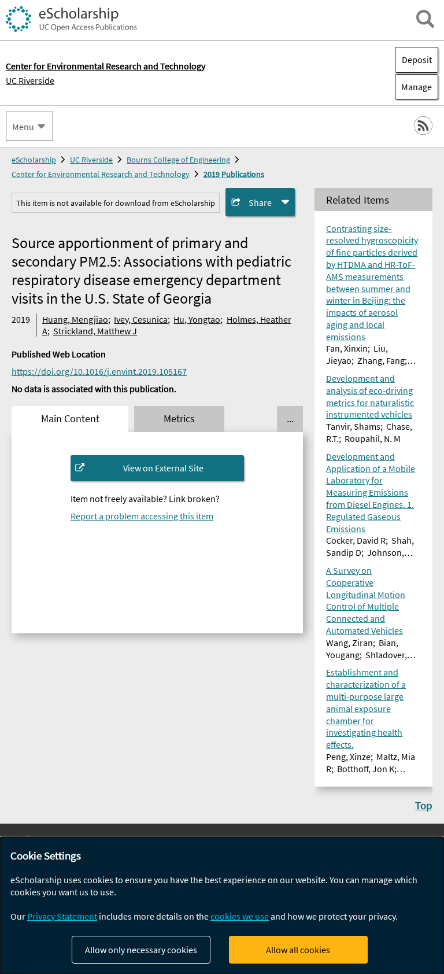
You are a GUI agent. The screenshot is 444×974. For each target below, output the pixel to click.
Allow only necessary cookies (141, 949)
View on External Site (163, 468)
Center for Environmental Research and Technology (101, 174)
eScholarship (34, 159)
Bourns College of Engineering (178, 159)
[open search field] (425, 19)
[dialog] (222, 905)
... (290, 418)
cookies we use (239, 916)
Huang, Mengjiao (75, 319)
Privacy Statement (62, 916)
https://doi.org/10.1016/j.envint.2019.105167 (99, 371)
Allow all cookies (298, 949)
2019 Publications (234, 174)
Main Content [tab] (70, 418)
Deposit (417, 59)
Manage (413, 87)
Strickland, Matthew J (95, 331)
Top (423, 805)
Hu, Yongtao (196, 319)
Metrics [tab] (179, 418)
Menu (23, 126)
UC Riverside (30, 80)
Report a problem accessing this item (142, 516)
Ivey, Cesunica (141, 319)
